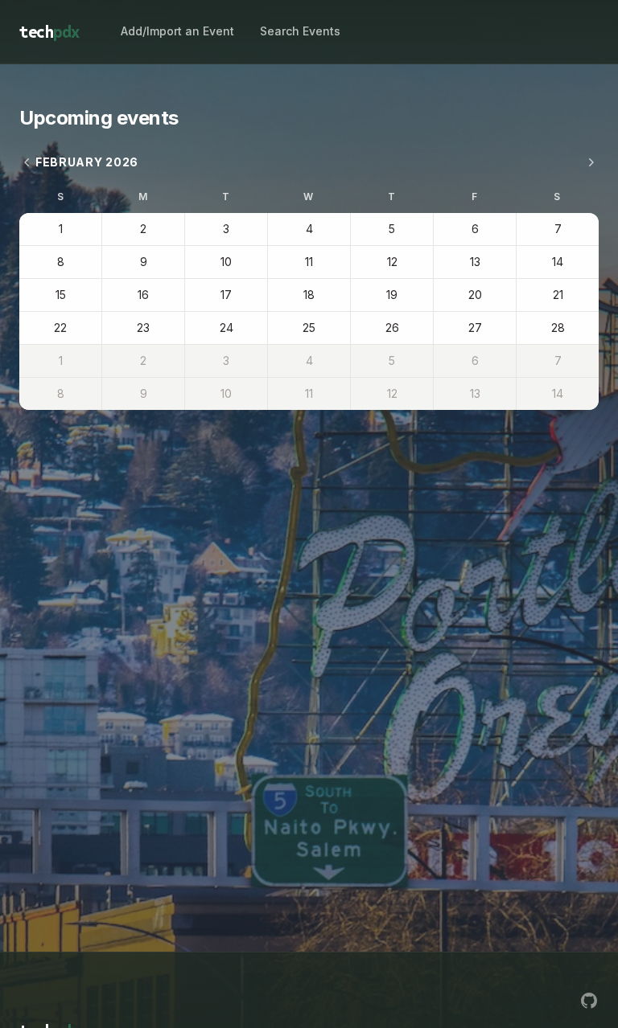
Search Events (300, 31)
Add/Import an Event (177, 31)
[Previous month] (27, 162)
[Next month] (591, 162)
